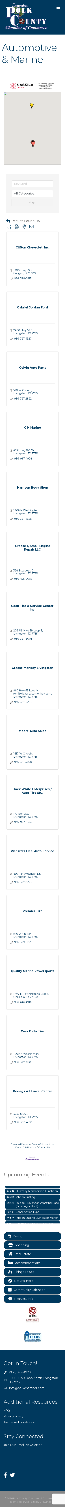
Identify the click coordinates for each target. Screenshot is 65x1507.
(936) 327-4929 (20, 1372)
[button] (32, 106)
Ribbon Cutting (25, 1194)
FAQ (7, 1410)
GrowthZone (47, 1501)
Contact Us (44, 1147)
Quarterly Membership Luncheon (37, 1188)
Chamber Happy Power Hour (34, 1221)
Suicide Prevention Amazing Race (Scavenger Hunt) (37, 1202)
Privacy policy (13, 1416)
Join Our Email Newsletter (23, 1445)
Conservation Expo (27, 1209)
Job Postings (29, 1147)
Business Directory (20, 1144)
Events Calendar (40, 1144)
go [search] (34, 202)
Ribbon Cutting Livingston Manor (37, 1215)
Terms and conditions (19, 1422)
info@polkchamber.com (26, 1388)
